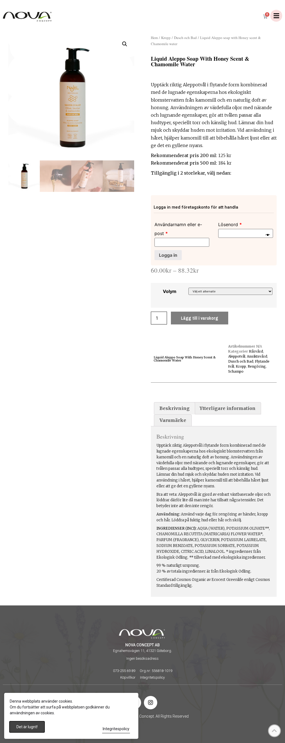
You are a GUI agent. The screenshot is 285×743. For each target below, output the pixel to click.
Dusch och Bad (185, 37)
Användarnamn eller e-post (178, 229)
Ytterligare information (227, 408)
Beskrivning (174, 408)
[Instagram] (150, 702)
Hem (154, 37)
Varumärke (172, 420)
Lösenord (230, 224)
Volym (169, 291)
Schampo (236, 371)
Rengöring (257, 366)
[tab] (174, 408)
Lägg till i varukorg (199, 318)
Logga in (168, 255)
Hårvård (256, 351)
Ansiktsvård (257, 356)
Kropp (166, 37)
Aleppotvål (236, 356)
